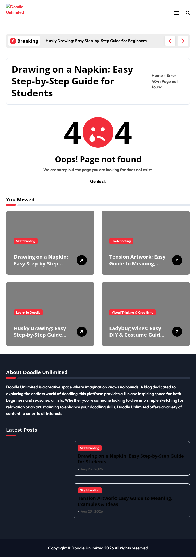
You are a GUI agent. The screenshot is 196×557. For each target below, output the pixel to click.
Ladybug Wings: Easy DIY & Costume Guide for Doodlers (136, 335)
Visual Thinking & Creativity (132, 312)
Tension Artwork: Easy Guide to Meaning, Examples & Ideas (137, 263)
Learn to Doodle (28, 312)
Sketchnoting (25, 241)
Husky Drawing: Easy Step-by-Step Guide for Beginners (40, 335)
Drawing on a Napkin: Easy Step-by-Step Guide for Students (41, 263)
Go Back (98, 181)
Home (157, 75)
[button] (183, 41)
